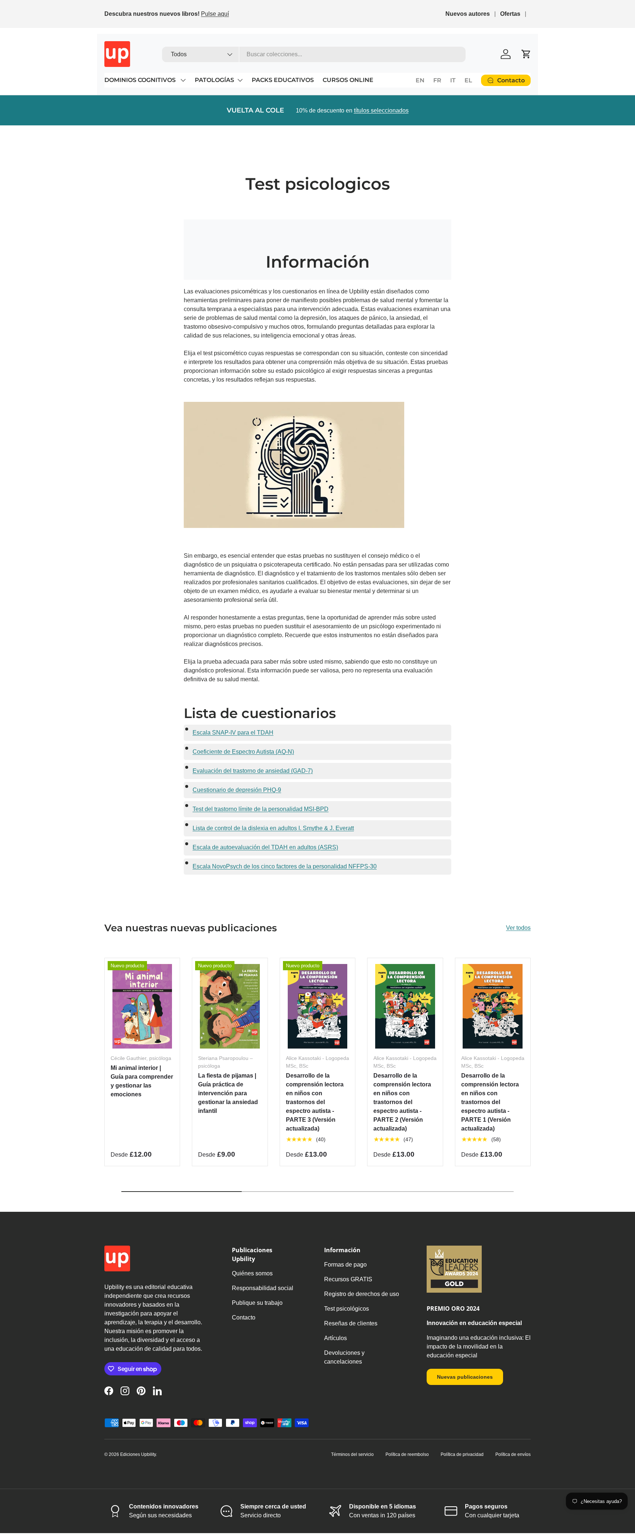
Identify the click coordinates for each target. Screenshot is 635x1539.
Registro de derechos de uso (361, 1294)
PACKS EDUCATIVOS (283, 79)
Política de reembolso (407, 1454)
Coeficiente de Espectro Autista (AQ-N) (243, 752)
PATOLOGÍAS (214, 79)
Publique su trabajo (257, 1303)
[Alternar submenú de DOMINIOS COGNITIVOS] (183, 80)
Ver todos (518, 928)
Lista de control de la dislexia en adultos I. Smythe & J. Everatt (273, 828)
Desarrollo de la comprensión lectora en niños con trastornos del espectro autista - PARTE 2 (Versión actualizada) (402, 1102)
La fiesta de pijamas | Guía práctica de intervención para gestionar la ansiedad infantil (228, 1093)
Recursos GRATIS (348, 1279)
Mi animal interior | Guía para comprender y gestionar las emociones (142, 1081)
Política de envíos (513, 1454)
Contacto (243, 1317)
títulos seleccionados (381, 110)
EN (420, 80)
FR (437, 80)
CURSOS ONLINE (348, 79)
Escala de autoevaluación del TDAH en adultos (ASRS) (265, 847)
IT (453, 80)
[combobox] (314, 54)
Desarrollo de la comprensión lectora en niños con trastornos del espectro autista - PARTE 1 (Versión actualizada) (490, 1102)
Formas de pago (345, 1264)
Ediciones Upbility (138, 1454)
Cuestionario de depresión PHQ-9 (237, 790)
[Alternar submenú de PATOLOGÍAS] (240, 80)
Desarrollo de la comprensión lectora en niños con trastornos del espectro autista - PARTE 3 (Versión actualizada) (315, 1102)
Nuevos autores (467, 14)
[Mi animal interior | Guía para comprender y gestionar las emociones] (142, 1006)
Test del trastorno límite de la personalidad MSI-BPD (261, 809)
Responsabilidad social (262, 1288)
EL (468, 80)
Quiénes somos (252, 1273)
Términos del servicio (352, 1454)
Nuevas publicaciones (465, 1377)
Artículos (335, 1338)
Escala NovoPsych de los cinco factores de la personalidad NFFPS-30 (285, 866)
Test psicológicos (346, 1309)
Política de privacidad (462, 1454)
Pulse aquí (215, 14)
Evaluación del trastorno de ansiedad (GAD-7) (253, 771)
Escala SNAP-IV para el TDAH (233, 732)
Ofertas (510, 14)
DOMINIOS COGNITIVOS (140, 79)
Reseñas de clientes (350, 1323)
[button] (526, 54)
